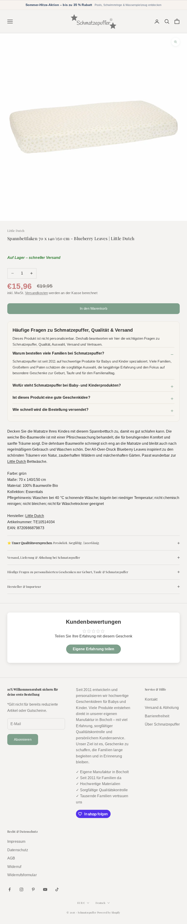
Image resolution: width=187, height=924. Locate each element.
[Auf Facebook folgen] (9, 889)
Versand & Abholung (162, 708)
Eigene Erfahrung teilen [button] (93, 649)
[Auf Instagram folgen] (21, 889)
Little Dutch (15, 231)
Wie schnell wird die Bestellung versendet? (50, 410)
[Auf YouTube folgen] (45, 889)
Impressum (16, 841)
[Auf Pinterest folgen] (33, 889)
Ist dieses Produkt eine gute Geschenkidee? (51, 397)
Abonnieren (22, 739)
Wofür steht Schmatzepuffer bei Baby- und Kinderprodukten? (67, 385)
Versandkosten (36, 293)
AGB (11, 858)
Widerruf (14, 867)
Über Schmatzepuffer (162, 724)
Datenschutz (17, 850)
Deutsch (100, 903)
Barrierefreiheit (157, 716)
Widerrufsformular (22, 875)
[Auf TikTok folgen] (57, 889)
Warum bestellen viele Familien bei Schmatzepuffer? (58, 353)
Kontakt (151, 699)
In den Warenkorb (93, 308)
